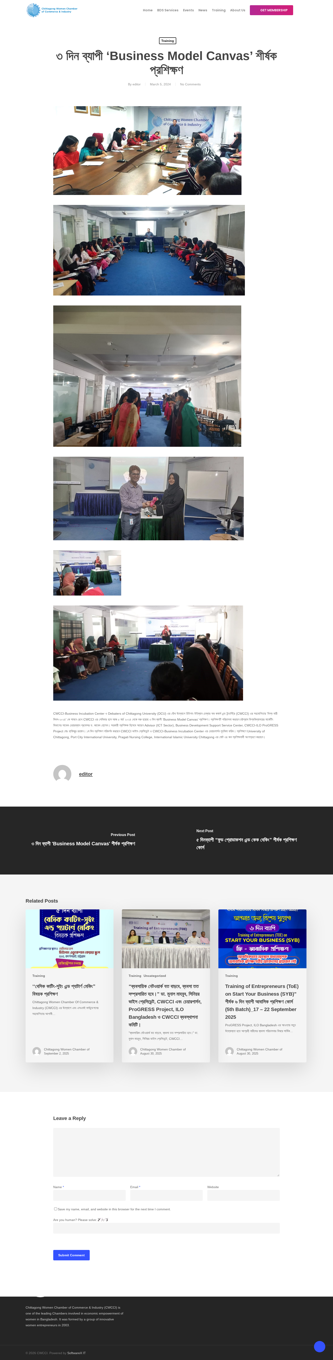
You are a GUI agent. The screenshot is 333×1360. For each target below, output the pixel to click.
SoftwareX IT (76, 1353)
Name (58, 1187)
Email (135, 1187)
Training (167, 41)
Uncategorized (155, 976)
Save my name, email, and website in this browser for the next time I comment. (114, 1209)
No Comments (190, 84)
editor (137, 84)
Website (213, 1187)
